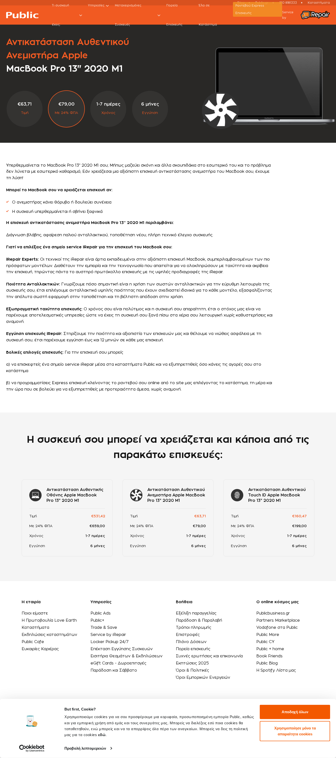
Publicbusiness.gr (273, 613)
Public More (267, 635)
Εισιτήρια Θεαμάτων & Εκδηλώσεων (127, 656)
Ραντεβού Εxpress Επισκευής (249, 9)
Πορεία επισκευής (193, 649)
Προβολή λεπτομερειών (85, 748)
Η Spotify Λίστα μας (276, 670)
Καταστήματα (35, 628)
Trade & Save (104, 628)
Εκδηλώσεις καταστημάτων (49, 635)
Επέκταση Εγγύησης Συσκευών (122, 649)
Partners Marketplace (278, 620)
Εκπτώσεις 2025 (192, 663)
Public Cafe (33, 642)
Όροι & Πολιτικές (192, 670)
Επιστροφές (188, 635)
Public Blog (267, 663)
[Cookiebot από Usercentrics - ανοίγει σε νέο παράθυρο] (31, 748)
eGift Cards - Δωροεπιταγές (118, 663)
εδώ (102, 735)
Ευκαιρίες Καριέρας (40, 649)
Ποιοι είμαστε (35, 613)
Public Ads (101, 613)
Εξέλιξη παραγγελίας (196, 613)
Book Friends (269, 656)
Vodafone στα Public (277, 628)
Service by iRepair (108, 635)
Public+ (97, 620)
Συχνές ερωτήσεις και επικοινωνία (209, 656)
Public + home (270, 649)
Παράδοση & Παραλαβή (199, 620)
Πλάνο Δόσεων (191, 642)
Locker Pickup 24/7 (110, 642)
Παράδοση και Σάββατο (114, 670)
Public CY (265, 642)
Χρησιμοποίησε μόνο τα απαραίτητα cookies (295, 731)
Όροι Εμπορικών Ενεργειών (203, 677)
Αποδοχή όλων (295, 712)
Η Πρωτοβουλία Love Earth (49, 620)
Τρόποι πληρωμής (193, 628)
